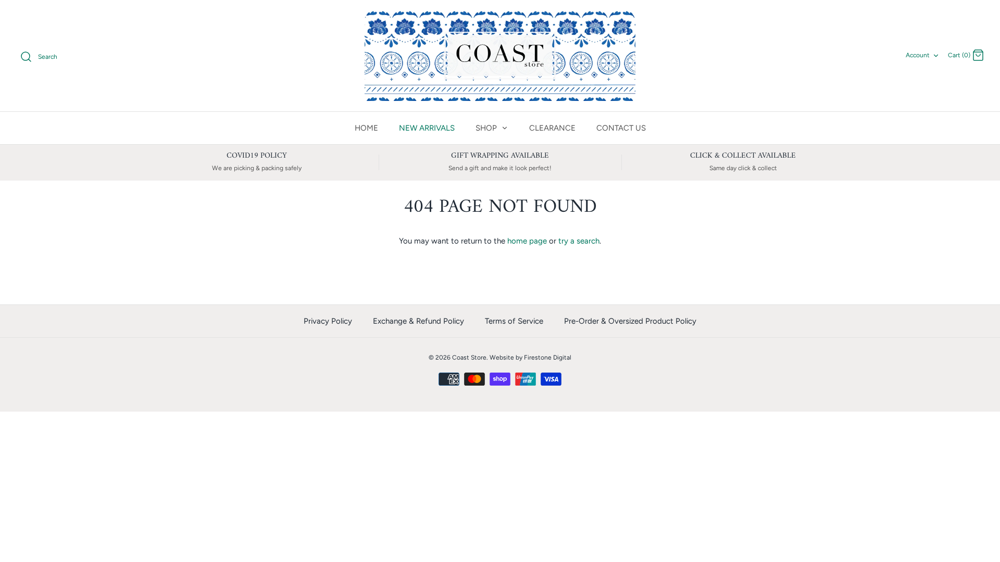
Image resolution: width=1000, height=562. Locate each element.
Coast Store (469, 357)
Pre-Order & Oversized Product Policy (630, 321)
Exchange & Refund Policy (418, 321)
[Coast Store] (500, 55)
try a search (578, 241)
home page (527, 241)
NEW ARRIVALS (427, 128)
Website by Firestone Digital (530, 357)
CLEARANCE (552, 128)
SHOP (487, 128)
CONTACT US (621, 128)
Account (918, 55)
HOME (366, 128)
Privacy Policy (328, 321)
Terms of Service (514, 321)
